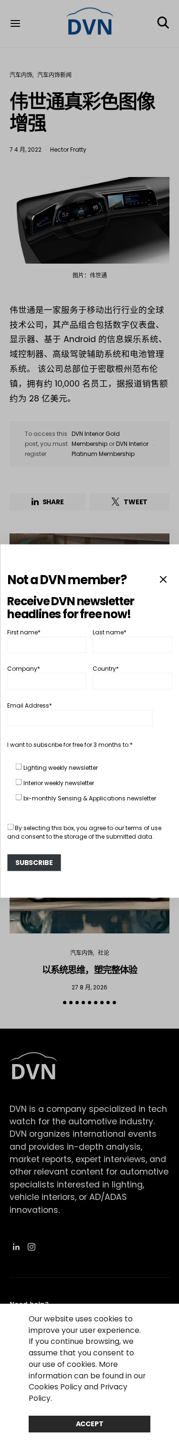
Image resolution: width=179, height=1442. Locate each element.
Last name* (109, 632)
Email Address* (29, 705)
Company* (23, 669)
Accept (90, 1424)
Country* (106, 669)
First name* (24, 632)
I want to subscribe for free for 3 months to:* (70, 744)
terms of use (143, 827)
